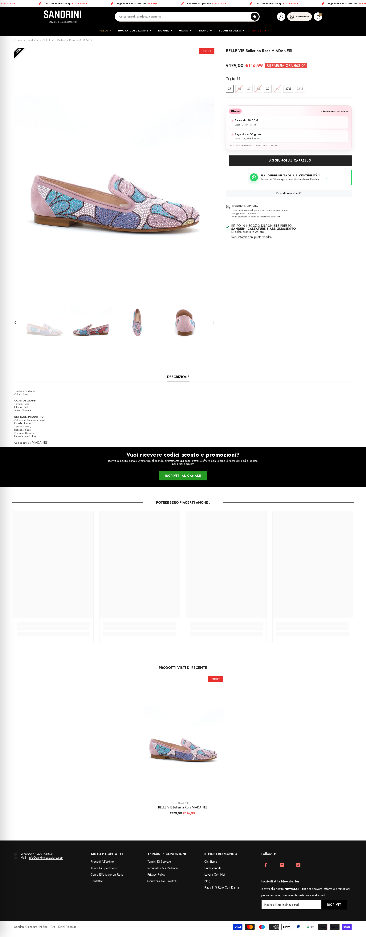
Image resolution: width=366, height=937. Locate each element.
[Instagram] (282, 865)
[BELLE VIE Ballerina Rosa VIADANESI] (183, 736)
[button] (15, 322)
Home (18, 40)
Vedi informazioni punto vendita (251, 237)
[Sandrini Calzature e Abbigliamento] (62, 16)
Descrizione (178, 376)
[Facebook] (265, 865)
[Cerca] (255, 17)
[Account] (281, 16)
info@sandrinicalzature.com (46, 857)
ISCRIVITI (335, 904)
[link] (53, 628)
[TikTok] (298, 865)
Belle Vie (183, 803)
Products (32, 40)
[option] (114, 170)
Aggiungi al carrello (290, 160)
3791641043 (45, 854)
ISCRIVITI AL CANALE (183, 476)
